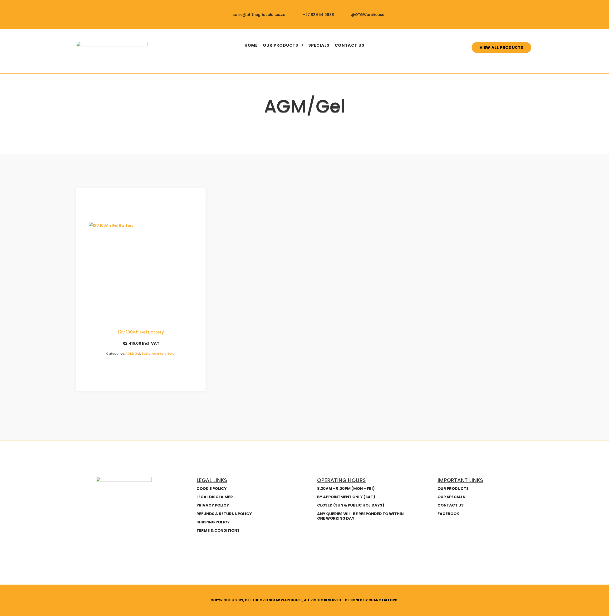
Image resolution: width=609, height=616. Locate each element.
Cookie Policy (211, 488)
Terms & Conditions (218, 530)
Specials (318, 46)
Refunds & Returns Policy (224, 514)
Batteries (301, 123)
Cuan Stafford (383, 600)
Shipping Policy (213, 522)
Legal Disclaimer (214, 497)
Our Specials (451, 497)
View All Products (501, 47)
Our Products (280, 46)
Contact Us (349, 46)
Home (251, 46)
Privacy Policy (212, 505)
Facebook (448, 514)
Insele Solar (166, 353)
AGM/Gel (132, 353)
